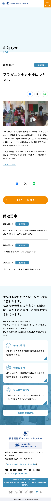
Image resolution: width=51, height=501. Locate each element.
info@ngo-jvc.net (19, 473)
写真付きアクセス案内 (27, 464)
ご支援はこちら (9, 164)
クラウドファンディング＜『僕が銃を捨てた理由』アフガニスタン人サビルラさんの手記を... (25, 232)
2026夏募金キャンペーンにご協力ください (20, 251)
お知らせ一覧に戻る (25, 200)
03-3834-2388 (16, 470)
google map (12, 464)
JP (37, 492)
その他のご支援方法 (25, 413)
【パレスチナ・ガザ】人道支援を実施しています (22, 269)
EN (41, 492)
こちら (24, 485)
